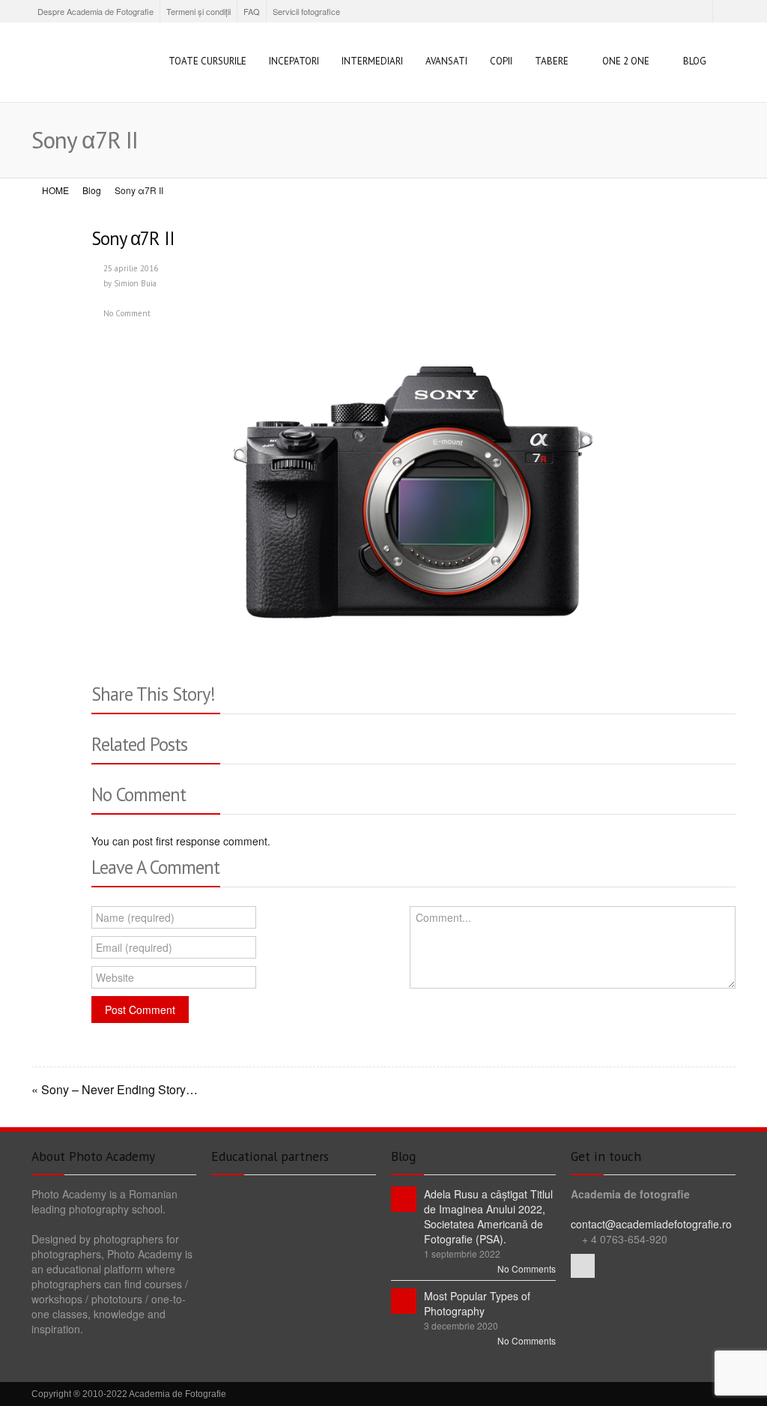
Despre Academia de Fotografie (95, 11)
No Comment (127, 313)
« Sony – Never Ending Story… (114, 1089)
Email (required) (134, 947)
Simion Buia (135, 283)
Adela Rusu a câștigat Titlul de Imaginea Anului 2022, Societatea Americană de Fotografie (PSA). (488, 1216)
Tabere (552, 61)
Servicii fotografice (306, 11)
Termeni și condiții (198, 11)
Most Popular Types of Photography (477, 1303)
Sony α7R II (133, 238)
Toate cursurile (207, 61)
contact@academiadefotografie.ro (651, 1223)
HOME (55, 190)
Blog (694, 61)
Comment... (443, 917)
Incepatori (294, 61)
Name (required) (135, 917)
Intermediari (372, 61)
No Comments (526, 1268)
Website (115, 977)
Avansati (446, 61)
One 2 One (625, 61)
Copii (501, 61)
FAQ (251, 11)
